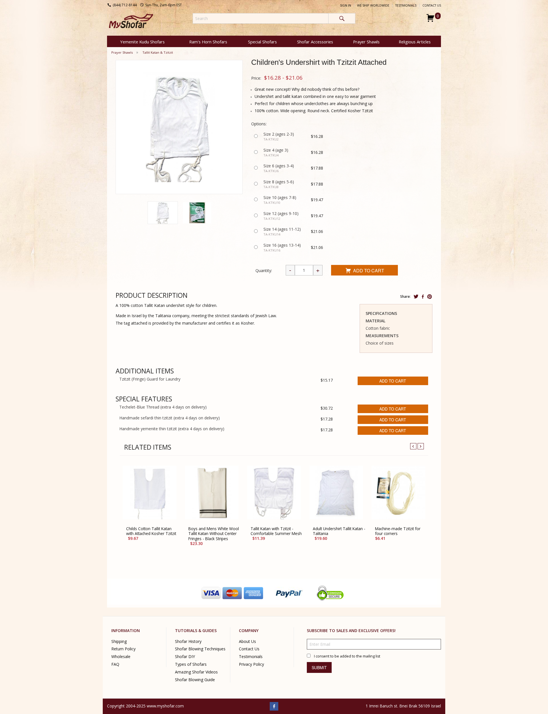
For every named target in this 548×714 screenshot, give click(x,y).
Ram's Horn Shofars (208, 42)
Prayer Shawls (366, 42)
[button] (163, 212)
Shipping (119, 641)
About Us (247, 641)
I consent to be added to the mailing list (347, 656)
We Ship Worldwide (373, 5)
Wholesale (120, 656)
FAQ (115, 664)
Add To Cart (368, 270)
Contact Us (431, 5)
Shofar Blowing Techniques (200, 649)
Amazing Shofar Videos (196, 672)
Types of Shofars (191, 664)
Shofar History (188, 641)
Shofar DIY (185, 656)
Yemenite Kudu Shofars (142, 42)
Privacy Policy (251, 664)
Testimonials (405, 5)
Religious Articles (415, 42)
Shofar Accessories (315, 42)
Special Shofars (262, 42)
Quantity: (263, 270)
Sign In (345, 5)
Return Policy (123, 649)
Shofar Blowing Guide (195, 679)
